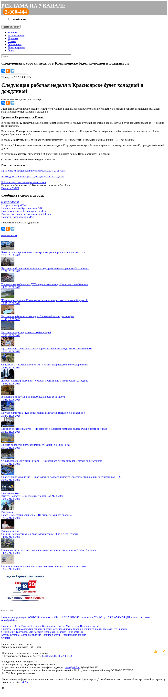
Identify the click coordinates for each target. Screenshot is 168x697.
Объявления (14, 44)
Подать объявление (30, 634)
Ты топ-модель (16, 35)
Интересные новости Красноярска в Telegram (26, 214)
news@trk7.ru (19, 205)
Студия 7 (36, 626)
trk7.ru (25, 682)
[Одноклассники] (8, 71)
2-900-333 (66, 656)
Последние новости (9, 236)
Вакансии (50, 631)
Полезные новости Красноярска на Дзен (24, 211)
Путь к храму (119, 629)
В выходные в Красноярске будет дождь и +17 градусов (32, 176)
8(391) (10, 202)
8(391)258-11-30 (51, 656)
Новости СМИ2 (10, 188)
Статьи (12, 41)
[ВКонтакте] (3, 71)
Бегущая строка (10, 634)
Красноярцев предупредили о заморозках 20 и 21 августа (33, 170)
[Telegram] (12, 71)
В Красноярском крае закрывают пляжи (23, 182)
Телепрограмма (16, 47)
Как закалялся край (40, 629)
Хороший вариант (82, 629)
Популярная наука (61, 629)
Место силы (72, 626)
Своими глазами (102, 629)
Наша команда (75, 631)
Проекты (13, 38)
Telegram (6, 205)
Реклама (61, 631)
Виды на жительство (53, 626)
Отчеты (5, 637)
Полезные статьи (89, 626)
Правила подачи (51, 634)
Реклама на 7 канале (33, 6)
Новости (13, 32)
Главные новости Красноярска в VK (21, 208)
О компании (8, 631)
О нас (11, 50)
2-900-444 (16, 12)
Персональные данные (73, 634)
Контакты (39, 631)
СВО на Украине (21, 626)
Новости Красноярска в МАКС (18, 217)
